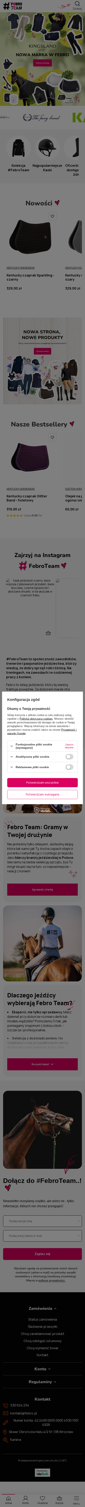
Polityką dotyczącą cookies (36, 718)
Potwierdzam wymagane (42, 794)
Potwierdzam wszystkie (42, 782)
